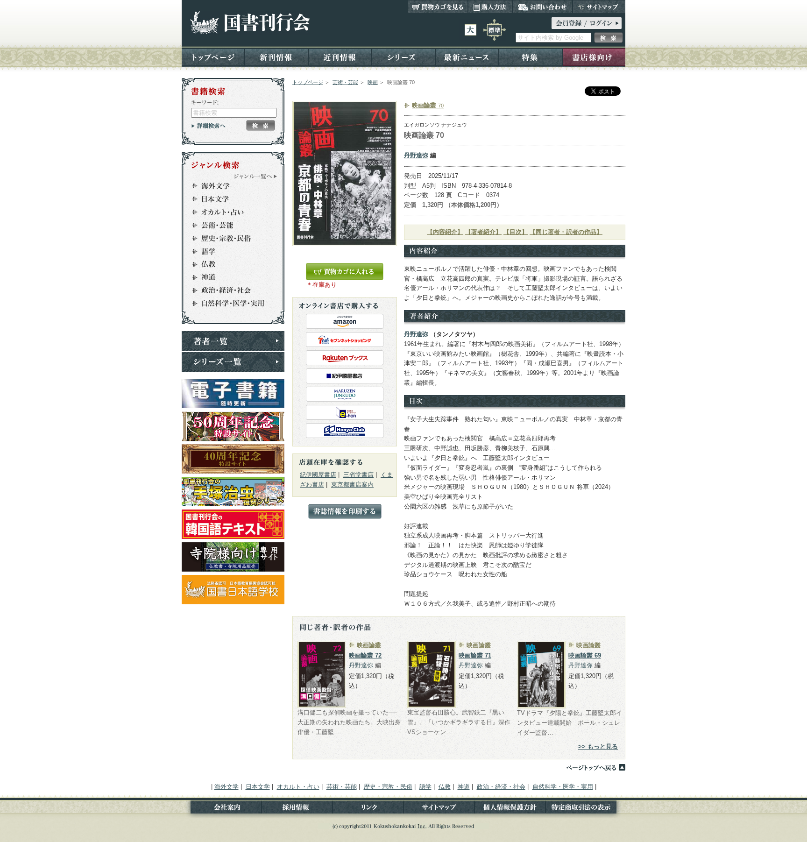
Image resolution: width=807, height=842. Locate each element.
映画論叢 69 (584, 655)
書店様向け (593, 56)
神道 (228, 277)
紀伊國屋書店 (318, 474)
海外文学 (228, 185)
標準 (494, 30)
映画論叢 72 (365, 655)
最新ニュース (467, 56)
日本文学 (228, 198)
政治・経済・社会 (228, 290)
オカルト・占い (228, 212)
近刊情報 (340, 56)
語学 (228, 251)
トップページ (213, 56)
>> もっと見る (598, 746)
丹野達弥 (416, 155)
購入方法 (490, 6)
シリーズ (403, 56)
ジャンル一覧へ (255, 176)
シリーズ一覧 (233, 362)
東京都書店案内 (352, 484)
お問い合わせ (542, 6)
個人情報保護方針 (509, 809)
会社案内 (222, 809)
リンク (368, 809)
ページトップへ (595, 767)
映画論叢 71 (475, 655)
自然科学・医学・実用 (228, 303)
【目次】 (515, 231)
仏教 (228, 264)
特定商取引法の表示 (585, 809)
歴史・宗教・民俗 (228, 238)
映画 (373, 82)
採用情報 (297, 809)
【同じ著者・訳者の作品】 (566, 231)
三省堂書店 (358, 474)
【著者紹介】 (483, 231)
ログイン (587, 23)
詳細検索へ (208, 125)
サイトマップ (599, 6)
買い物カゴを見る (438, 6)
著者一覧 (233, 341)
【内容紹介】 (445, 231)
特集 (530, 56)
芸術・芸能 (345, 82)
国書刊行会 (249, 23)
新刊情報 (276, 56)
